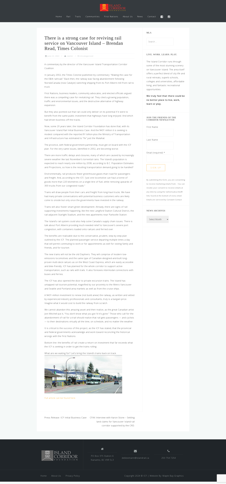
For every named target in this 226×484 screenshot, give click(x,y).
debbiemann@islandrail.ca (135, 457)
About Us (128, 16)
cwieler (70, 56)
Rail (68, 16)
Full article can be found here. (60, 398)
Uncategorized (86, 56)
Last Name (152, 139)
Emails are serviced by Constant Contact (164, 199)
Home (59, 16)
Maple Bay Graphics (173, 475)
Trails (78, 16)
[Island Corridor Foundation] (59, 455)
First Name (152, 127)
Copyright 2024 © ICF (135, 475)
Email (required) (155, 152)
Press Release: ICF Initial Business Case (65, 417)
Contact (152, 16)
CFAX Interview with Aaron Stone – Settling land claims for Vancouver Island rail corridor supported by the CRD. (112, 421)
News (140, 16)
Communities (93, 16)
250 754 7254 (168, 457)
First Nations (111, 16)
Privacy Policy (73, 475)
